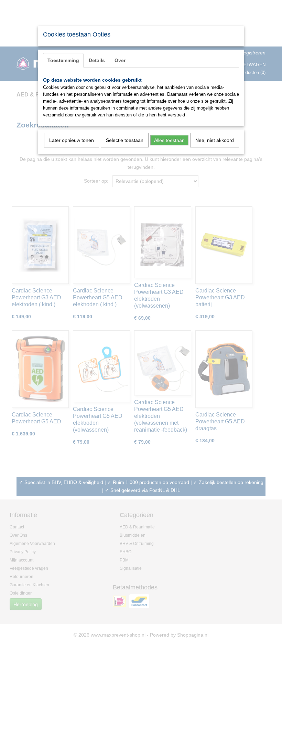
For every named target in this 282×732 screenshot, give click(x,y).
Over (120, 60)
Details (97, 60)
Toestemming (63, 60)
